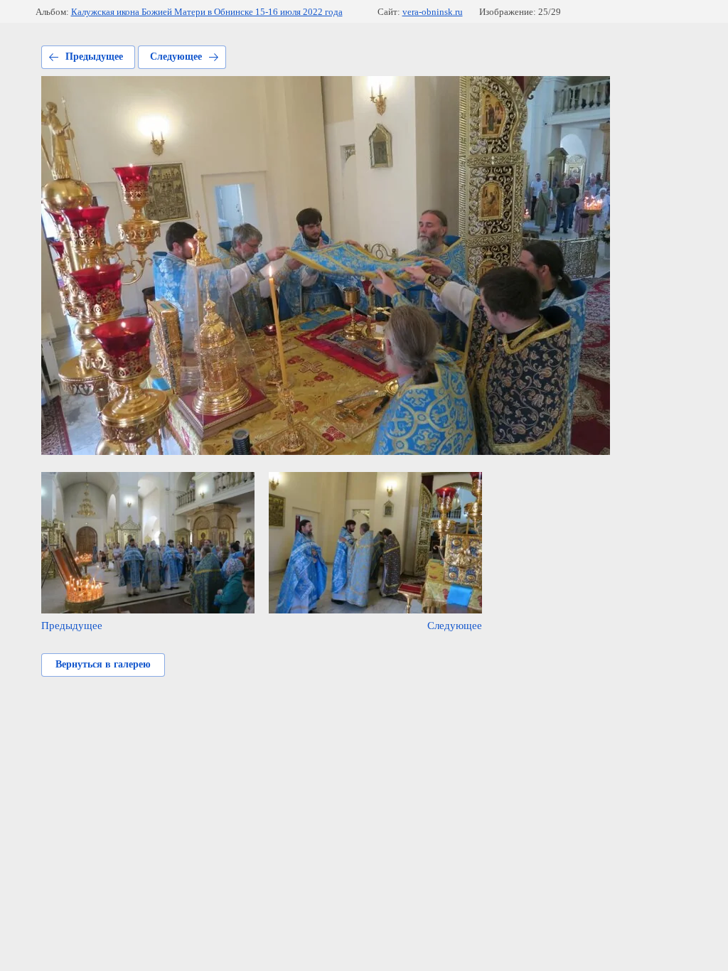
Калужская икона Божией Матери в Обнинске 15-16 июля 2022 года (207, 11)
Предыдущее (94, 56)
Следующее (176, 56)
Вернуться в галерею (103, 664)
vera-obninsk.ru (432, 11)
